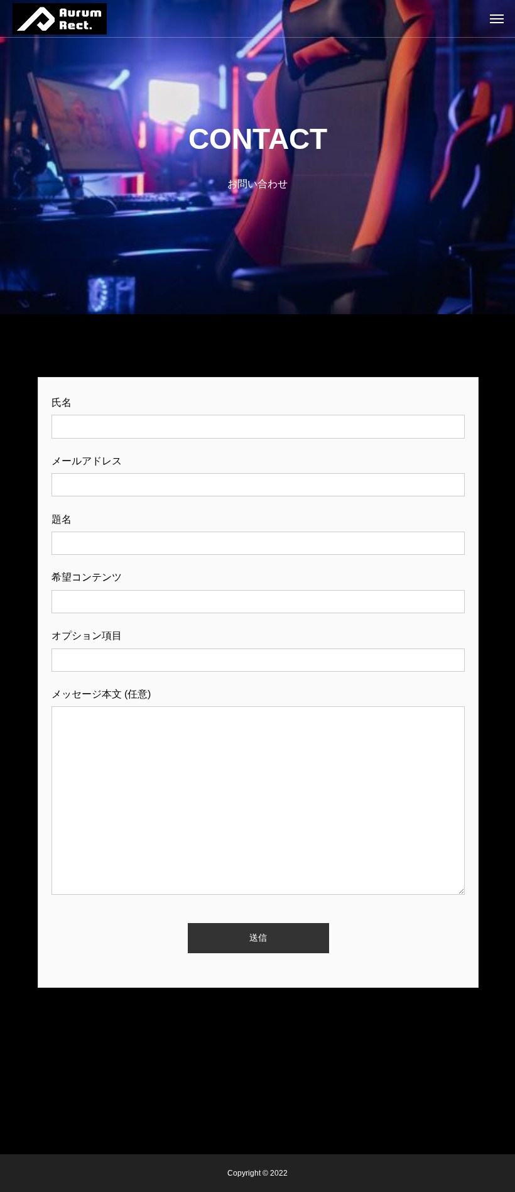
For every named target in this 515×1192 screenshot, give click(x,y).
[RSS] (257, 1123)
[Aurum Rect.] (60, 19)
